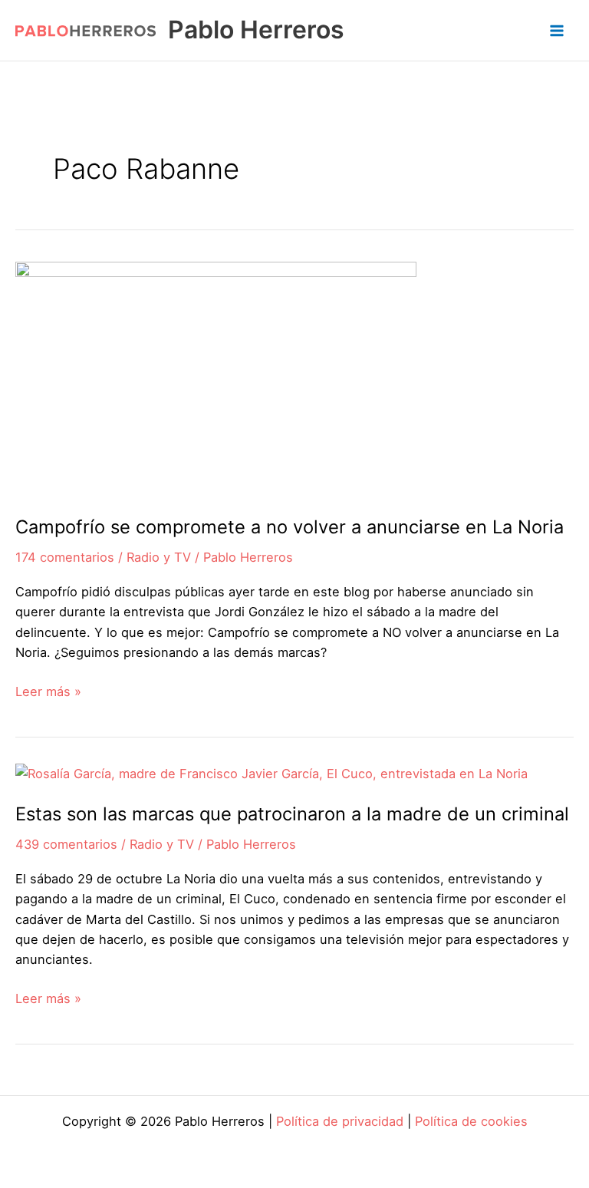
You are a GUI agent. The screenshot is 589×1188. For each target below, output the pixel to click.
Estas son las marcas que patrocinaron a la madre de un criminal (292, 814)
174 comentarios (64, 557)
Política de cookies (471, 1121)
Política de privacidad (339, 1121)
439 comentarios (66, 844)
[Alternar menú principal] (556, 30)
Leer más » (48, 692)
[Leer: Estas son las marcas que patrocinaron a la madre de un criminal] (271, 772)
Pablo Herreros (256, 30)
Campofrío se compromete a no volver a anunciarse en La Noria (289, 527)
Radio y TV (159, 557)
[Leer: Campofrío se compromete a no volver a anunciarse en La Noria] (215, 378)
